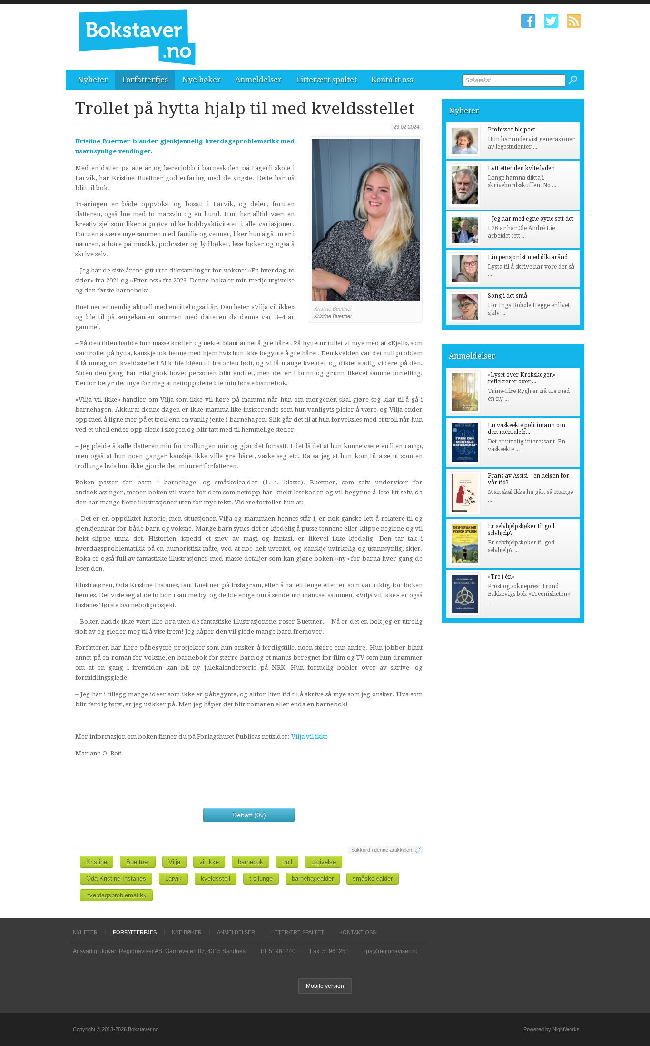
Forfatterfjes (145, 79)
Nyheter (93, 79)
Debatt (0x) (249, 815)
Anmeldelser (258, 79)
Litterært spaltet (326, 79)
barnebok (250, 861)
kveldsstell (215, 878)
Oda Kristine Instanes (116, 878)
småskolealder (373, 878)
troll (287, 861)
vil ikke (209, 861)
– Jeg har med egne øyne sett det (530, 218)
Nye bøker (201, 79)
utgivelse (323, 861)
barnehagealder (313, 878)
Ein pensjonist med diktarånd (528, 257)
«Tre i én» (501, 576)
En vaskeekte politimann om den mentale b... (526, 428)
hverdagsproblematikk (116, 895)
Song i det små (507, 295)
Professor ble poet (511, 129)
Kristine (96, 861)
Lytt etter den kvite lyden (521, 168)
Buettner (137, 861)
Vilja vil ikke (309, 736)
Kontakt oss (392, 79)
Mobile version (325, 986)
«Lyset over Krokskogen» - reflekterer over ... (523, 378)
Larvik (173, 878)
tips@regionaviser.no (390, 951)
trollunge (261, 878)
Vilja (174, 861)
